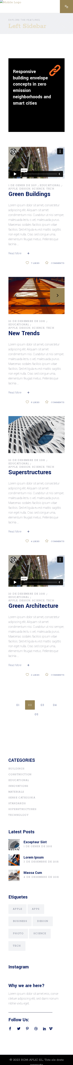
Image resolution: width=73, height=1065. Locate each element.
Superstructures (29, 472)
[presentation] (15, 295)
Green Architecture (33, 606)
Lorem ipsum (34, 857)
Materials (16, 792)
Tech (50, 188)
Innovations (18, 786)
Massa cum (33, 872)
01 (17, 705)
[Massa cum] (14, 875)
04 (55, 705)
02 (30, 705)
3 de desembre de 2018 (41, 861)
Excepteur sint (35, 842)
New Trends (24, 333)
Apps (36, 909)
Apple (13, 188)
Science (38, 188)
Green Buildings (29, 194)
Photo (18, 933)
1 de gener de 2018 (38, 846)
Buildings (16, 768)
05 (36, 714)
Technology (18, 815)
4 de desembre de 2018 (41, 877)
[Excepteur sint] (14, 844)
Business (20, 921)
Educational (50, 185)
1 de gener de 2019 (22, 185)
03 (42, 705)
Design (24, 188)
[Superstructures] (36, 434)
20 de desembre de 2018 (26, 321)
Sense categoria (21, 797)
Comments (57, 263)
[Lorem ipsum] (14, 860)
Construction (20, 774)
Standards (17, 803)
